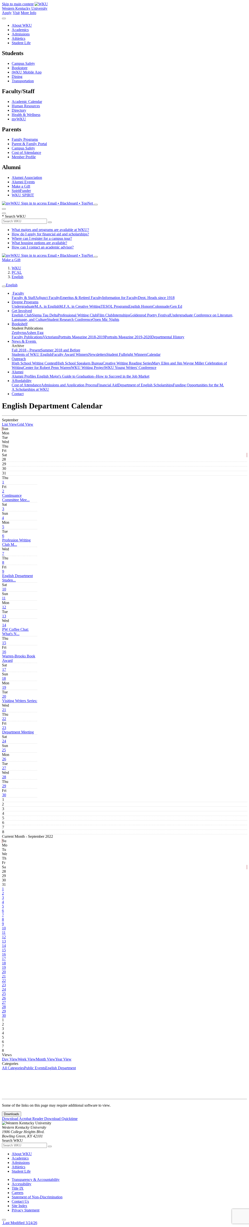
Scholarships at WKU (32, 389)
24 (4, 741)
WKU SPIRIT (23, 195)
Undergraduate (23, 306)
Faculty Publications (27, 337)
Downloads (11, 1114)
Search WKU (14, 216)
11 (4, 598)
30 (4, 795)
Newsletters (97, 354)
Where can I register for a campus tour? (42, 238)
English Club (22, 315)
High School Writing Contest (34, 363)
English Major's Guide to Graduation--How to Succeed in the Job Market (93, 376)
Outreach (19, 359)
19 (4, 687)
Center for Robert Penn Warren (47, 367)
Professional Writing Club (77, 315)
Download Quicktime (61, 1119)
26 (4, 759)
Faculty (18, 293)
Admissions (21, 34)
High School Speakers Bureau (79, 363)
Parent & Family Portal (29, 144)
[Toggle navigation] (4, 286)
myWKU (19, 119)
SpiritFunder (21, 191)
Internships (121, 315)
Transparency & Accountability (36, 1179)
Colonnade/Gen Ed (167, 306)
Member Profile (24, 157)
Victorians (50, 337)
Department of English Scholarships (145, 385)
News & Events (24, 341)
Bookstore (19, 68)
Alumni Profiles (24, 376)
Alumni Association (27, 177)
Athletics (18, 38)
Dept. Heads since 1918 (156, 298)
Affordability (22, 381)
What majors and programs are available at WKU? (50, 230)
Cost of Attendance (26, 152)
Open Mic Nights (105, 319)
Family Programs (25, 139)
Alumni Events (23, 182)
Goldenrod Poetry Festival (150, 315)
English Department (60, 1068)
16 (4, 652)
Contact (18, 394)
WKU (16, 268)
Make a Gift (21, 186)
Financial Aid (107, 385)
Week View (27, 1059)
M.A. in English (47, 306)
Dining (17, 77)
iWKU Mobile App (27, 72)
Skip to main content (18, 4)
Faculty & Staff (23, 298)
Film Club (105, 315)
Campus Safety (23, 63)
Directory (19, 110)
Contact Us (20, 1201)
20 (4, 696)
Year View (63, 1059)
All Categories (13, 1068)
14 (4, 625)
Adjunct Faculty (47, 298)
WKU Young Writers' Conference (130, 367)
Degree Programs (25, 302)
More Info (28, 13)
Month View (45, 1059)
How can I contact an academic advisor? (43, 247)
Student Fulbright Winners (126, 354)
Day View (10, 1059)
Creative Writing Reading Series (127, 363)
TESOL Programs (114, 306)
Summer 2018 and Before (60, 350)
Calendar (153, 354)
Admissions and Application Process (69, 385)
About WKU (22, 25)
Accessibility (21, 1184)
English (17, 277)
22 (4, 719)
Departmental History (167, 337)
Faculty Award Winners (70, 354)
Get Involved (22, 311)
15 (4, 643)
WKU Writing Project (88, 367)
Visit (16, 13)
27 (4, 768)
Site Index (19, 1206)
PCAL (17, 272)
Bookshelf (19, 324)
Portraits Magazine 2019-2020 (128, 337)
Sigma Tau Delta (45, 315)
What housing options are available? (39, 243)
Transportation (23, 81)
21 (4, 710)
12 (4, 607)
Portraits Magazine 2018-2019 (81, 337)
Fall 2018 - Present (26, 350)
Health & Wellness (26, 115)
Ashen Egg (35, 333)
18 (4, 678)
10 (4, 589)
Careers (17, 1193)
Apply (7, 13)
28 (4, 777)
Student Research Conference (69, 319)
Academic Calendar (27, 101)
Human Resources (26, 106)
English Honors (140, 306)
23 (4, 728)
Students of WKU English (32, 354)
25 (4, 750)
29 (4, 786)
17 (4, 669)
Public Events (34, 1068)
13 (4, 616)
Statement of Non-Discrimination (37, 1197)
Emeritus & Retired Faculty (81, 298)
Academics (20, 30)
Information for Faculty (120, 298)
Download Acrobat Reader (23, 1119)
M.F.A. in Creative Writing (80, 306)
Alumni (17, 372)
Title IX (18, 1188)
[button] (16, 497)
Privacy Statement (25, 1210)
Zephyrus (19, 333)
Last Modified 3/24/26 (19, 1223)
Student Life (21, 43)
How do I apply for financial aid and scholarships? (50, 234)
